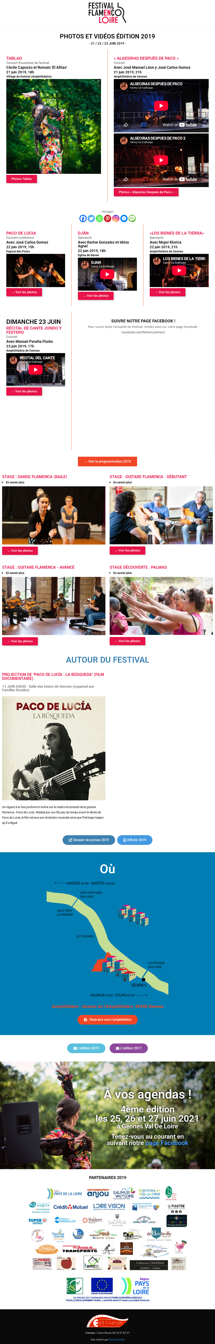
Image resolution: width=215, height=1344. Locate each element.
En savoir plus (15, 482)
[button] (53, 482)
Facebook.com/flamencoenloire (143, 332)
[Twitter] (91, 218)
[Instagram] (115, 218)
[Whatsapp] (99, 218)
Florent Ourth (117, 1339)
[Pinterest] (107, 218)
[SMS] (132, 218)
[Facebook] (83, 218)
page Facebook (166, 1142)
